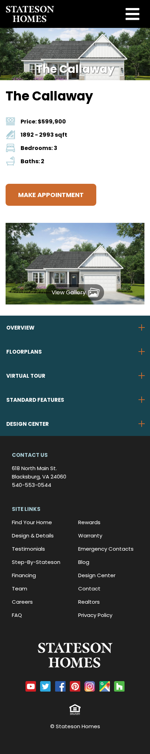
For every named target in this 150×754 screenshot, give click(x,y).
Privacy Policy (95, 615)
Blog (83, 562)
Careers (22, 601)
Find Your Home (32, 522)
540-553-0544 (31, 485)
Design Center (96, 575)
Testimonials (28, 548)
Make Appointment (51, 194)
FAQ (17, 615)
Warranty (90, 535)
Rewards (89, 522)
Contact (89, 588)
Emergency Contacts (106, 548)
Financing (24, 575)
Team (19, 588)
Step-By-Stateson (36, 562)
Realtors (89, 601)
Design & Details (33, 535)
